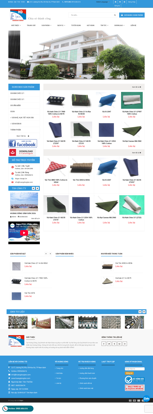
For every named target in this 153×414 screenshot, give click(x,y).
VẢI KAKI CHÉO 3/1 (17, 99)
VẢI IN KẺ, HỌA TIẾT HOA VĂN (22, 118)
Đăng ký (117, 6)
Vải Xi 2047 (106, 112)
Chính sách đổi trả (85, 383)
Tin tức (104, 25)
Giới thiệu (15, 25)
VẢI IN (12, 111)
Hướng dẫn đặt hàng (86, 368)
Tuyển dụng (76, 25)
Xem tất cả (21, 136)
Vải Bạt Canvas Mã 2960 (132, 141)
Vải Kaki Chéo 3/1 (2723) (131, 218)
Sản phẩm (45, 25)
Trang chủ (31, 25)
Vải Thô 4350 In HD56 (81, 180)
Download (118, 25)
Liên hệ (133, 25)
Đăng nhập (131, 2)
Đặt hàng (90, 25)
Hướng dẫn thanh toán (87, 373)
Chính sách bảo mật (86, 388)
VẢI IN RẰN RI (16, 124)
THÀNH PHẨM (15, 130)
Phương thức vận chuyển (87, 378)
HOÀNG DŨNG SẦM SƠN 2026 (23, 213)
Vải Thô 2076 (30, 293)
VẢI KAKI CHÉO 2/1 (17, 93)
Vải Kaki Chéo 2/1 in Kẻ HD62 (36, 263)
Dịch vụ (60, 25)
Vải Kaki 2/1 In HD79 (123, 278)
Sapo (21, 400)
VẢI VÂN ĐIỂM (15, 105)
